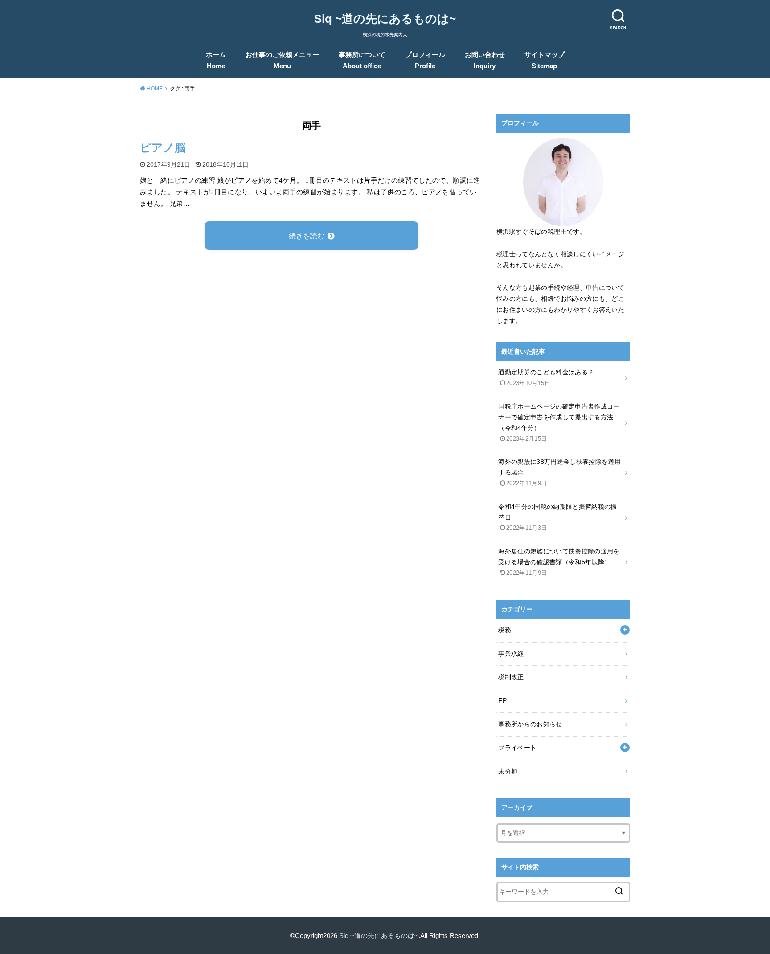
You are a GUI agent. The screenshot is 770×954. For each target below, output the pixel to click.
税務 (504, 630)
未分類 (507, 771)
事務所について (362, 60)
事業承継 (511, 653)
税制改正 (511, 676)
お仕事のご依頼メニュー (282, 60)
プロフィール (425, 60)
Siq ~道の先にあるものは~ (385, 18)
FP (502, 700)
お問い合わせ (485, 60)
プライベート (517, 747)
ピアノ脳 (163, 148)
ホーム (216, 60)
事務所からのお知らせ (530, 724)
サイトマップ (544, 60)
